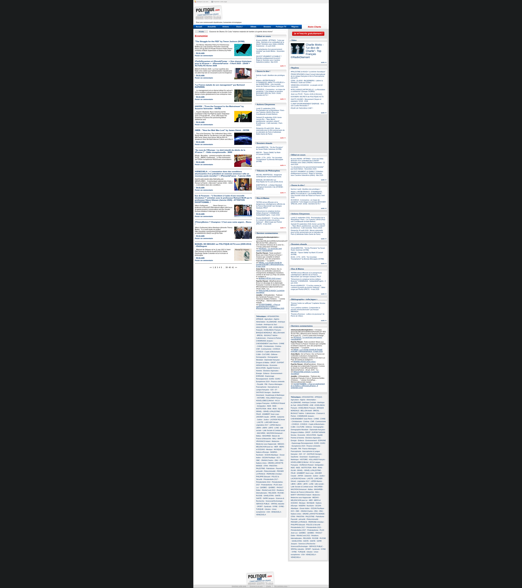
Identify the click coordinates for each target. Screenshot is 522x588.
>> (236, 267)
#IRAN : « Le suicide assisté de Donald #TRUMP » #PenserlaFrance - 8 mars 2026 (270, 264)
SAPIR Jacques (268, 498)
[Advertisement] (278, 13)
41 (233, 267)
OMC (258, 460)
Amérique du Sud (270, 325)
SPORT (260, 506)
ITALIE (258, 414)
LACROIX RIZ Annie (277, 420)
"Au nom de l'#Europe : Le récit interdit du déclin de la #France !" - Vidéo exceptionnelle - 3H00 (220, 151)
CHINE (281, 344)
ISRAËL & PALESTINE (271, 411)
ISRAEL (259, 411)
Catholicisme (261, 338)
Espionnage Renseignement (302, 443)
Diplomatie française (272, 360)
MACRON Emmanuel (274, 433)
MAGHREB (266, 436)
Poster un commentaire (204, 56)
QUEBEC (263, 487)
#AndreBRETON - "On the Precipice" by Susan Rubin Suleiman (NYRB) (269, 148)
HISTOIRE (261, 398)
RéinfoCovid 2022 (268, 490)
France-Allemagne (275, 384)
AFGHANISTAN (273, 316)
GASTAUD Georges (263, 392)
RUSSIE (281, 493)
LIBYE (270, 428)
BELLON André (279, 333)
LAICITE (260, 422)
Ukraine (268, 509)
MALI (274, 439)
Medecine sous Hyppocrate (266, 444)
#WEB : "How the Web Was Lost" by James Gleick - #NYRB (222, 130)
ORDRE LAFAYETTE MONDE (313, 514)
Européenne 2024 (263, 382)
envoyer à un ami (202, 1)
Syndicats (267, 506)
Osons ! (239, 27)
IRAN (275, 409)
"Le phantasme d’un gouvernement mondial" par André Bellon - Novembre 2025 (270, 51)
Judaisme (280, 417)
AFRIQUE (259, 319)
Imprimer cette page (239, 586)
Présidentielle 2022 (263, 482)
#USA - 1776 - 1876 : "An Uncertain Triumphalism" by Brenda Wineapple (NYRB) (269, 159)
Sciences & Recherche (306, 544)
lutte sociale (319, 484)
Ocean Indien (305, 508)
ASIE (270, 327)
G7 (276, 390)
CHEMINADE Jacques (264, 341)
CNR (258, 349)
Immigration (261, 406)
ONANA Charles (267, 460)
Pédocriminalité (270, 471)
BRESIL (260, 335)
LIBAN (258, 428)
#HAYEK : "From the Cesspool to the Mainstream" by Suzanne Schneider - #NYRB (219, 107)
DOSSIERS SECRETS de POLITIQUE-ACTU (307, 97)
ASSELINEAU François (272, 330)
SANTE (277, 496)
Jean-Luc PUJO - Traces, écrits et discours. (306, 94)
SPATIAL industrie (277, 504)
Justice (259, 420)
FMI (266, 384)
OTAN (266, 466)
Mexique (269, 449)
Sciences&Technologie (274, 501)
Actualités (212, 27)
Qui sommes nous (281, 586)
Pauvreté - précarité (298, 519)
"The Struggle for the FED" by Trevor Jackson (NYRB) (220, 41)
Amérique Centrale (309, 402)
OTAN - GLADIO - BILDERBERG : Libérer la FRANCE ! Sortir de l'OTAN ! (307, 82)
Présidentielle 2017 (271, 479)
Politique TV (281, 27)
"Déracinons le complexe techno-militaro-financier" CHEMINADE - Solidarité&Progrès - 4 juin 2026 (268, 213)
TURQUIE (259, 509)
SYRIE (275, 506)
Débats (253, 27)
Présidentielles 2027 (298, 530)
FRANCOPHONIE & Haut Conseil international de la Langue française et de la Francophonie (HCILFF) (308, 76)
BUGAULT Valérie (270, 335)
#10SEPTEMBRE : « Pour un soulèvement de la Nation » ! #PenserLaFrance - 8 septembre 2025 (270, 306)
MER (276, 447)
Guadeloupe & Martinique (274, 395)
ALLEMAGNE (272, 322)
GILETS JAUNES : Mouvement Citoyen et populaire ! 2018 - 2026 (306, 100)
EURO (271, 379)
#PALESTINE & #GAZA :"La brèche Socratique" (308, 72)
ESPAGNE (260, 376)
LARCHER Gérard (271, 422)
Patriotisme (270, 468)
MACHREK (261, 433)
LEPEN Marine (275, 425)
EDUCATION (261, 368)
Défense (274, 354)
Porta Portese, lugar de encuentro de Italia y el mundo (229, 32)
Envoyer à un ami (256, 586)
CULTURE (266, 354)
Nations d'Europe (262, 452)
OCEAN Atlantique (271, 455)
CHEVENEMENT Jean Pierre (267, 344)
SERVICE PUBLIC (263, 504)
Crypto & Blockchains (272, 352)
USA (268, 512)
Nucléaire (259, 455)
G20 (272, 390)
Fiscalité (260, 384)
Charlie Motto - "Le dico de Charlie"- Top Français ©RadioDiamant (307, 51)
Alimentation (260, 322)
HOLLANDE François (274, 398)
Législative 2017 (262, 425)
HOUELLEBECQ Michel (265, 401)
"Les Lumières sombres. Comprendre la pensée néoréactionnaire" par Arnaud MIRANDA (305, 309)
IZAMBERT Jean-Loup (270, 414)
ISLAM (280, 409)
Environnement (276, 373)
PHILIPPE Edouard (263, 477)
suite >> (283, 66)
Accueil (199, 27)
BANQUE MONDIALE (264, 333)
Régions (294, 27)
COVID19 (276, 349)
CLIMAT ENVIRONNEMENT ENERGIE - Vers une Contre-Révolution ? (307, 105)
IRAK (269, 409)
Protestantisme (266, 485)
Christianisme (269, 346)
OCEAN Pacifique (268, 458)
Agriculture (269, 319)
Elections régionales (270, 371)
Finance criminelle (278, 382)
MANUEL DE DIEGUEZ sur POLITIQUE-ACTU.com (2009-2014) (269, 181)
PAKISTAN (273, 466)
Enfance (266, 373)
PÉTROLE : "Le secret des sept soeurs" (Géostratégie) (269, 249)
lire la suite (200, 53)
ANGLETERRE (261, 327)
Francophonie (261, 387)
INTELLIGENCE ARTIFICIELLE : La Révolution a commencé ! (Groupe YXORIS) (308, 90)
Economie (273, 365)
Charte (268, 586)
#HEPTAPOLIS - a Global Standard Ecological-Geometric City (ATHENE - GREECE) (270, 187)
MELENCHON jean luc (264, 447)
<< (211, 267)
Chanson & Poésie (274, 338)
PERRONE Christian (274, 474)
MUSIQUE (278, 449)
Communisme (266, 349)
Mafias (258, 436)
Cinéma (278, 346)
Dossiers (267, 27)
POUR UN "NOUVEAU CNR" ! (302, 108)
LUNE (276, 428)
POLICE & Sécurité (313, 525)
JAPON (273, 417)
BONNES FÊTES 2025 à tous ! (270, 278)
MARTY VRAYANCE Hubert (301, 495)
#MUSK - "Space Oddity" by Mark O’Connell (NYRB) (268, 153)
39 (227, 267)
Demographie (261, 357)
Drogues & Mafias (262, 363)
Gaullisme (275, 392)
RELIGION (272, 493)
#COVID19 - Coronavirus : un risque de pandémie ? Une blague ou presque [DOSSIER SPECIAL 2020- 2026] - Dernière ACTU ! (270, 92)
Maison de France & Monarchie (302, 492)
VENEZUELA (276, 512)
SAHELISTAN (269, 496)
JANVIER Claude (262, 417)
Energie (259, 373)
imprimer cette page (220, 1)
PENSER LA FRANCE (299, 522)
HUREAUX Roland (278, 403)
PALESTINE (260, 468)
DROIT (273, 363)
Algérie (276, 319)
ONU (276, 460)
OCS (278, 458)
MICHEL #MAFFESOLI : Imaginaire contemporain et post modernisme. (269, 176)
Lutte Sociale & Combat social (274, 430)
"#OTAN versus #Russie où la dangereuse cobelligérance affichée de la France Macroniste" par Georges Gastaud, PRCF (270, 205)
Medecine (275, 441)
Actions (225, 27)
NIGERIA (273, 452)
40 (230, 267)
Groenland (260, 395)
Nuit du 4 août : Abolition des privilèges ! (305, 189)
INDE (269, 406)
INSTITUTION (261, 409)
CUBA (258, 354)
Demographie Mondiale (299, 430)
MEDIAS (281, 444)
